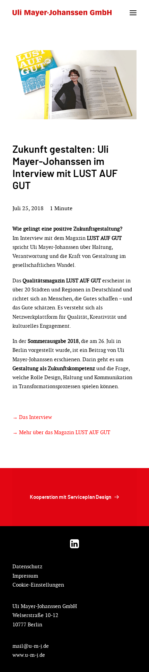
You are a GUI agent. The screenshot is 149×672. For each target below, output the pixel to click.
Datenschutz (27, 566)
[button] (133, 13)
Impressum (25, 575)
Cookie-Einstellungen (38, 584)
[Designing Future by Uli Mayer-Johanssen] (62, 12)
